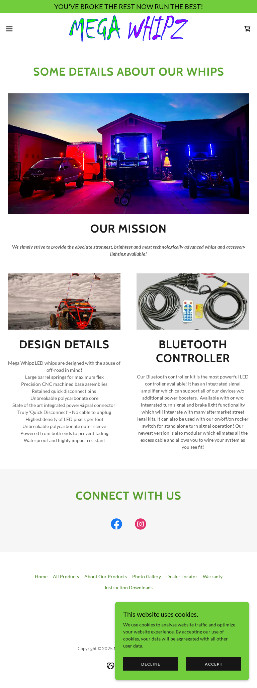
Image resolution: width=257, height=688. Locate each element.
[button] (21, 28)
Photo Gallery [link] (146, 576)
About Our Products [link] (105, 576)
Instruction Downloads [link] (129, 587)
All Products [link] (66, 576)
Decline (150, 664)
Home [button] (41, 576)
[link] (128, 28)
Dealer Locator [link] (181, 576)
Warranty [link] (213, 576)
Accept (214, 664)
